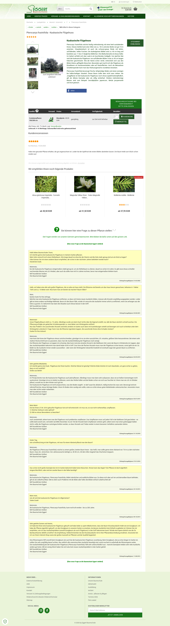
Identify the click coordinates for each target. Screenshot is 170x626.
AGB (28, 584)
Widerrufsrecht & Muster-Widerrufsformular (42, 597)
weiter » (46, 27)
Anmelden (81, 163)
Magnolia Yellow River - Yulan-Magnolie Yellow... (85, 196)
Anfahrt (90, 590)
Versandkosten (56, 126)
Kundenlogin (124, 2)
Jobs (29, 16)
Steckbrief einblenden (135, 43)
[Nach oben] (163, 622)
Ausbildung (92, 587)
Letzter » (54, 27)
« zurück (38, 27)
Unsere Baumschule (95, 581)
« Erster (30, 27)
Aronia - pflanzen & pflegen (97, 594)
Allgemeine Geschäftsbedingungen (109, 16)
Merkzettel (138, 2)
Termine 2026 (93, 597)
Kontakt (86, 16)
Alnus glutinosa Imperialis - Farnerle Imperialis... (46, 196)
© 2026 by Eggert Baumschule (85, 623)
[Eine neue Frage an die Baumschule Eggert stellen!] (85, 244)
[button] (77, 91)
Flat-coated (92, 600)
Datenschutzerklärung (34, 581)
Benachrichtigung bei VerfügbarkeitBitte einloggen (126, 104)
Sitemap (29, 600)
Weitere (131, 16)
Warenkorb (128, 117)
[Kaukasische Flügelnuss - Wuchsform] (52, 65)
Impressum (31, 587)
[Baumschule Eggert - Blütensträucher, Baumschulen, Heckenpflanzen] (40, 9)
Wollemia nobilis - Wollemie (124, 195)
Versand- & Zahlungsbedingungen (65, 16)
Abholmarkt (92, 584)
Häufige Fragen (40, 16)
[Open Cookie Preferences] (5, 621)
